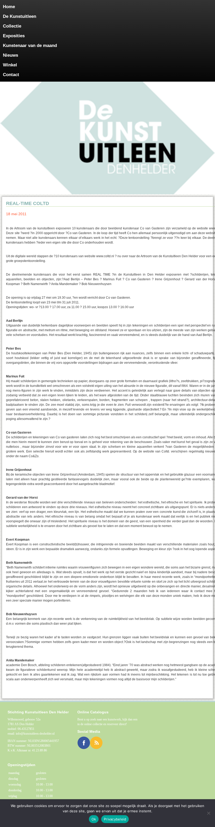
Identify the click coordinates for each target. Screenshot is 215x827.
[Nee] (208, 813)
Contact (11, 74)
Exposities (14, 35)
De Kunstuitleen (19, 16)
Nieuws (10, 55)
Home (9, 6)
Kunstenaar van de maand (30, 45)
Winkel (10, 64)
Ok (94, 819)
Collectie (12, 26)
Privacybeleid (115, 819)
